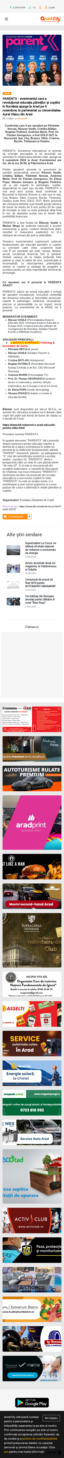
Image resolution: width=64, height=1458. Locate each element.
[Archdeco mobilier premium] (32, 1279)
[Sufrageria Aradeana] (32, 940)
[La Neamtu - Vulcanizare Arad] (32, 1339)
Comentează (15, 516)
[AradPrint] (32, 822)
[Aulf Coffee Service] (32, 1043)
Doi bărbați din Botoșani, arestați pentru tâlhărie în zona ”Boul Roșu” (40, 599)
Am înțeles (51, 1418)
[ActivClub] (32, 1220)
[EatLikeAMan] (32, 866)
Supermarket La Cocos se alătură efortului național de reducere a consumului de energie (40, 548)
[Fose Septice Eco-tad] (32, 1176)
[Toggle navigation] (6, 19)
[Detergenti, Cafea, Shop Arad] (32, 1014)
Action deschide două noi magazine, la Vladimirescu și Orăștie (40, 566)
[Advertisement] (32, 665)
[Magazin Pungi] (32, 1103)
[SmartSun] (32, 1073)
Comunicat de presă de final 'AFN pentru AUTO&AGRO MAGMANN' (40, 583)
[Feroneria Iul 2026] (32, 719)
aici (6, 1451)
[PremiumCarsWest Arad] (32, 778)
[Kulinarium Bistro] (32, 1309)
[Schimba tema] (40, 7)
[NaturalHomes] (32, 749)
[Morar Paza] (32, 1250)
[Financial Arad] (32, 1368)
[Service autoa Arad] (32, 1132)
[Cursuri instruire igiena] (32, 984)
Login (51, 7)
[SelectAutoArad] (32, 896)
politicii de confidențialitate (39, 1438)
